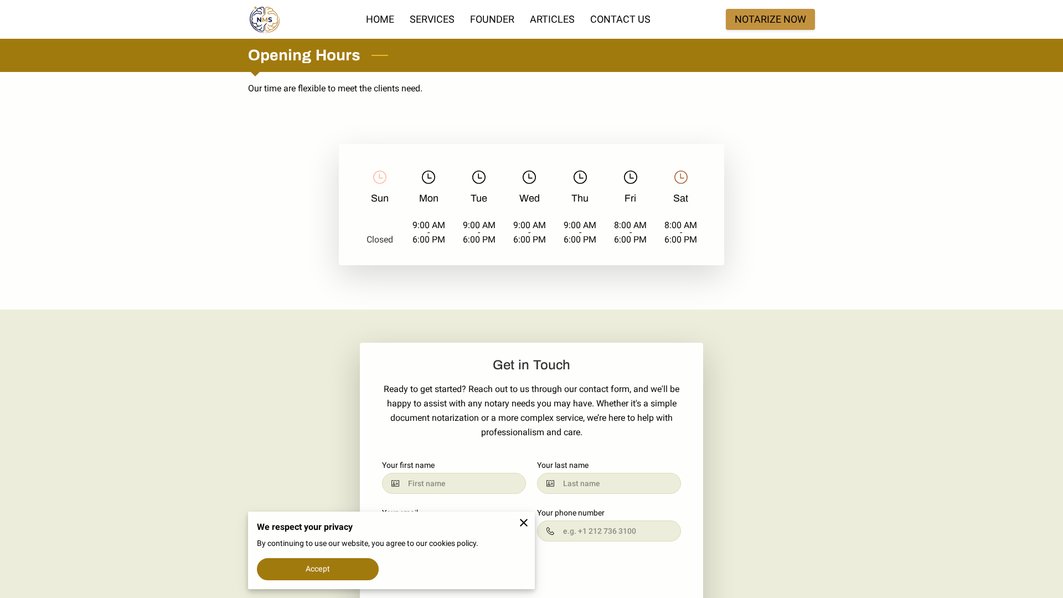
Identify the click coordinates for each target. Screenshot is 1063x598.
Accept (318, 568)
